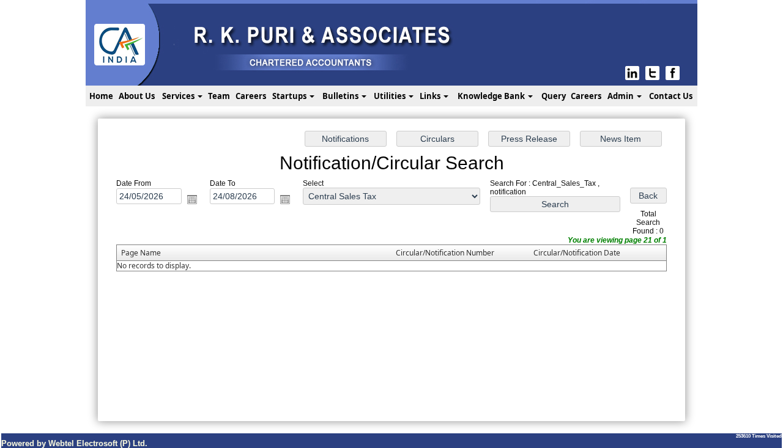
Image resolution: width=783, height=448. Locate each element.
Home (101, 95)
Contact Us (670, 95)
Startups (290, 95)
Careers (251, 95)
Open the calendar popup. (192, 199)
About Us (137, 95)
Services (179, 95)
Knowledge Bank (492, 95)
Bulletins (341, 95)
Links (431, 95)
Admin (621, 95)
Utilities (390, 95)
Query (553, 95)
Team (219, 95)
